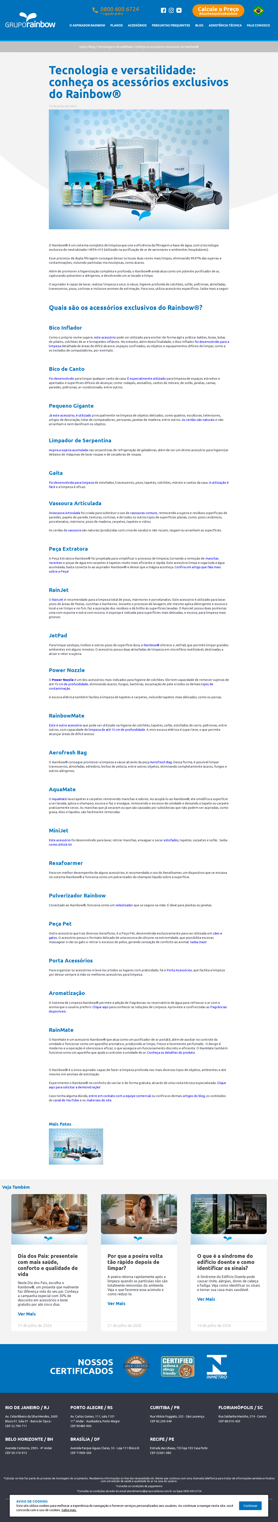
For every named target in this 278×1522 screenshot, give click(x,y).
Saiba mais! (198, 942)
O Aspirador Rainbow (87, 25)
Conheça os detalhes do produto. (171, 1052)
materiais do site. (99, 1100)
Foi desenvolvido (61, 378)
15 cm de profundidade (71, 684)
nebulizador (124, 905)
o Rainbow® (150, 645)
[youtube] (179, 12)
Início (82, 47)
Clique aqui (100, 1007)
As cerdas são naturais (198, 420)
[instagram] (171, 12)
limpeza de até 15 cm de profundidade (117, 729)
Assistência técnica (225, 25)
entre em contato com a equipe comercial (120, 1096)
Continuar (250, 1505)
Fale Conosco (258, 25)
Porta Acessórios (179, 970)
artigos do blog (194, 1096)
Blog (199, 25)
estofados (171, 840)
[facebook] (163, 12)
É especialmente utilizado (146, 378)
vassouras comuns (143, 513)
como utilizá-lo (60, 844)
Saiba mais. (69, 1510)
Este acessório (60, 840)
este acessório (105, 337)
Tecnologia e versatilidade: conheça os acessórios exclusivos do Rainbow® (148, 47)
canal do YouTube (66, 1100)
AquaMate (59, 799)
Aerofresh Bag (161, 762)
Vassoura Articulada (65, 513)
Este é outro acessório (65, 725)
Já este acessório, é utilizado (70, 415)
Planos (116, 25)
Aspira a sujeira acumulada (68, 450)
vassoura (74, 530)
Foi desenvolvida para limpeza (71, 482)
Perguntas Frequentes (171, 25)
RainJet (57, 599)
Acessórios (137, 25)
